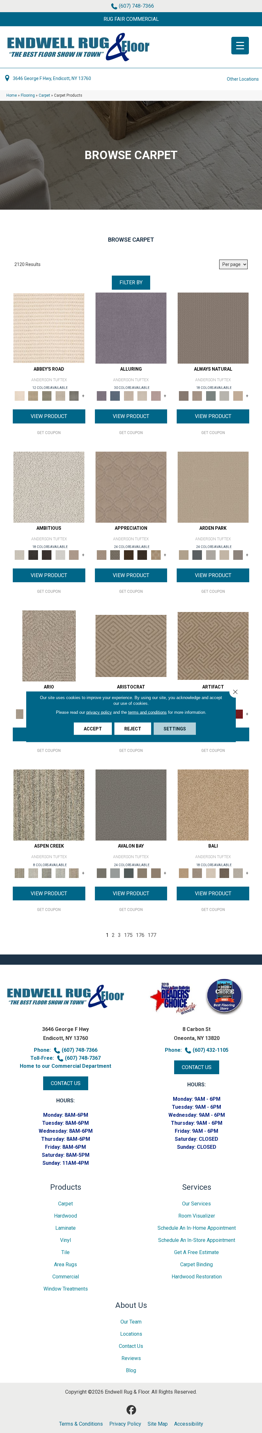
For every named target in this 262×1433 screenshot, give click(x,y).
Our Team (131, 1322)
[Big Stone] (197, 872)
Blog (131, 1370)
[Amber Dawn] (213, 804)
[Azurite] (115, 395)
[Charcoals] (33, 554)
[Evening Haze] (238, 554)
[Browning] (142, 554)
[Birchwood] (131, 645)
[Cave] (224, 872)
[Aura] (48, 327)
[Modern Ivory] (33, 872)
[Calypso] (115, 872)
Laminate (65, 1228)
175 (128, 935)
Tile (65, 1252)
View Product (49, 416)
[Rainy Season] (60, 872)
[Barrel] (213, 327)
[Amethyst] (131, 327)
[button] (131, 19)
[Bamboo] (33, 395)
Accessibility (188, 1424)
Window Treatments (65, 1289)
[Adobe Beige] (49, 645)
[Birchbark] (142, 395)
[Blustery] (224, 395)
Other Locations (243, 79)
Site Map (158, 1424)
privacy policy (99, 712)
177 (152, 935)
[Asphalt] (131, 804)
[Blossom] (156, 395)
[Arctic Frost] (115, 554)
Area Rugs (65, 1264)
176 (140, 935)
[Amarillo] (131, 486)
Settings (175, 728)
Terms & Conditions (81, 1424)
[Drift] (224, 554)
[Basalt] (129, 395)
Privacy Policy (125, 1424)
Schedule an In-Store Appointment (196, 1240)
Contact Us (131, 1346)
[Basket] (197, 395)
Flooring (28, 95)
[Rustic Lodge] (74, 872)
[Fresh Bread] (74, 554)
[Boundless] (47, 395)
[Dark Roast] (47, 554)
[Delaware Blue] (74, 395)
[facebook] (132, 1410)
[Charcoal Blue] (129, 872)
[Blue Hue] (197, 554)
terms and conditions (147, 712)
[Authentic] (213, 486)
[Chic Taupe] (60, 395)
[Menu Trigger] (240, 45)
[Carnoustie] (156, 554)
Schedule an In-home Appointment (197, 1228)
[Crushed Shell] (238, 872)
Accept (93, 728)
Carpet (44, 95)
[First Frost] (60, 554)
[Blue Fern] (211, 395)
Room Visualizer (196, 1216)
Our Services (196, 1204)
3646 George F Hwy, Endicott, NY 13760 (52, 78)
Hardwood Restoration (197, 1277)
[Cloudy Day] (211, 554)
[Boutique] (238, 395)
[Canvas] (48, 486)
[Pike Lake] (47, 872)
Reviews (131, 1358)
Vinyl (65, 1240)
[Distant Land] (156, 872)
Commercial (65, 1277)
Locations (131, 1334)
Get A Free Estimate (196, 1252)
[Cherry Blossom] (238, 714)
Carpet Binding (196, 1264)
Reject (132, 728)
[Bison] (129, 554)
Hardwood (65, 1216)
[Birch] (211, 872)
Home (11, 95)
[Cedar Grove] (48, 804)
